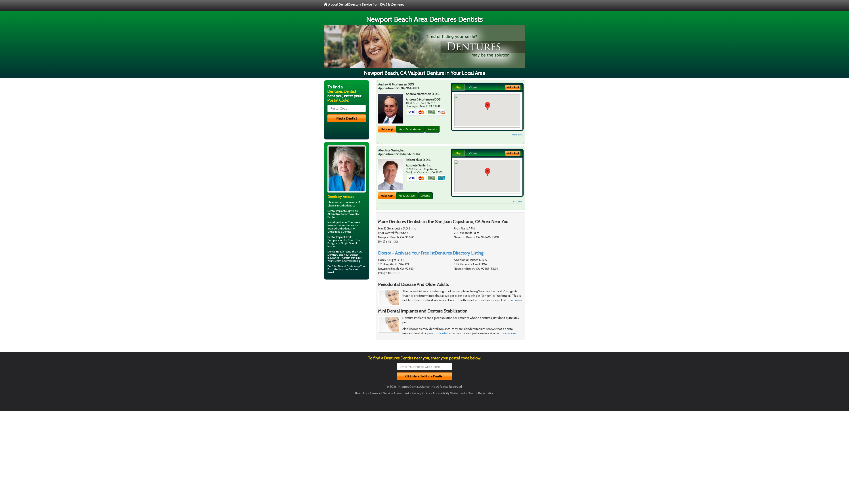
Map (458, 87)
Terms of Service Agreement (389, 393)
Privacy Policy (421, 393)
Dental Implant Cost (339, 237)
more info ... (517, 134)
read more (516, 300)
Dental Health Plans (339, 251)
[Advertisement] (346, 317)
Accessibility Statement (449, 393)
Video (473, 87)
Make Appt (387, 129)
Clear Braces (334, 202)
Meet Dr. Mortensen (410, 129)
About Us (360, 393)
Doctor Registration (481, 393)
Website (432, 129)
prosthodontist (437, 333)
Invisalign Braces (337, 222)
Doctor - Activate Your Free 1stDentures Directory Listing (431, 253)
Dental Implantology (339, 210)
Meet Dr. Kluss (407, 195)
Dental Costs (345, 266)
